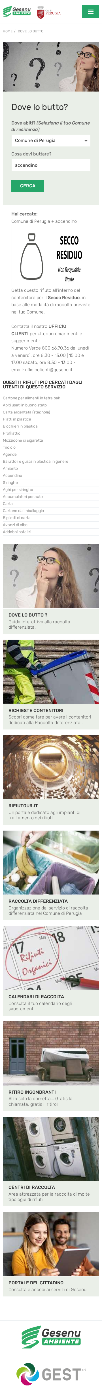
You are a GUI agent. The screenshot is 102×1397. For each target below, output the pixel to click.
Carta (8, 503)
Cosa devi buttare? (31, 154)
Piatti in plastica (17, 419)
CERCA (27, 185)
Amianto (10, 468)
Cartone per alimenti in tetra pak (31, 398)
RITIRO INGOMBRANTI (32, 1092)
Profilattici (12, 433)
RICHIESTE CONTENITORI (35, 710)
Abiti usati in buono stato (25, 405)
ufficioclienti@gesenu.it (49, 369)
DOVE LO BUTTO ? (27, 615)
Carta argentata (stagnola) (26, 412)
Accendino (12, 475)
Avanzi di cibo (15, 524)
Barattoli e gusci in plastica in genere (35, 461)
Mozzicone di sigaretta (23, 440)
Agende (10, 454)
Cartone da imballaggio (23, 510)
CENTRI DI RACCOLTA (31, 1187)
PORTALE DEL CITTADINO (35, 1282)
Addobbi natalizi (17, 532)
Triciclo (9, 447)
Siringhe (10, 482)
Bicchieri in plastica (20, 426)
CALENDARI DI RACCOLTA (36, 996)
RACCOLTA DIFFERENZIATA (38, 901)
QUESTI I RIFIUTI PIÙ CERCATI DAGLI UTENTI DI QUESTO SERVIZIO (42, 385)
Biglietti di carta (17, 517)
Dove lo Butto (30, 31)
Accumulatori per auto (23, 496)
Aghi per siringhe (18, 489)
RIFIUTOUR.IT (23, 805)
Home (7, 31)
